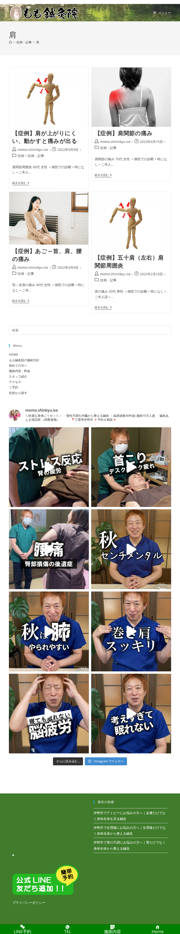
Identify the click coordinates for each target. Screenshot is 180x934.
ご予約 (13, 387)
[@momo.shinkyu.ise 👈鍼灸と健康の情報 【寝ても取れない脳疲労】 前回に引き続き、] (49, 714)
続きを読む (20, 183)
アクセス (15, 382)
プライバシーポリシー (28, 902)
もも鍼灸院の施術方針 (24, 360)
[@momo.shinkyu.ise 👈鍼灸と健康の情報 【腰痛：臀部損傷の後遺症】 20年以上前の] (49, 549)
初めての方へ (18, 365)
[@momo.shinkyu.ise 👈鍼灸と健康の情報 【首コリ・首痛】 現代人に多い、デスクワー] (131, 467)
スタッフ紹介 (18, 376)
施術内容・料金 (19, 371)
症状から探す (18, 393)
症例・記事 (36, 155)
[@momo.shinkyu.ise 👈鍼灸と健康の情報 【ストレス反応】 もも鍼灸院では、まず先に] (49, 467)
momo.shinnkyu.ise (33, 149)
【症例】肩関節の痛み (124, 133)
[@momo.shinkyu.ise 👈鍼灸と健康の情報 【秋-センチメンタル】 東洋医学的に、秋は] (131, 549)
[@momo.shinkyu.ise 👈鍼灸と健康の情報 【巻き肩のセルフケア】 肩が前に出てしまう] (131, 631)
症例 (21, 155)
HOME (13, 354)
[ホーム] (10, 42)
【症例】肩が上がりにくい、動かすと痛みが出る (44, 137)
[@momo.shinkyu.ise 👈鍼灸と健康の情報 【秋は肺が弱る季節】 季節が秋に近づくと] (49, 631)
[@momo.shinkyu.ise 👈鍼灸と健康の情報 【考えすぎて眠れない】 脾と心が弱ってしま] (131, 714)
